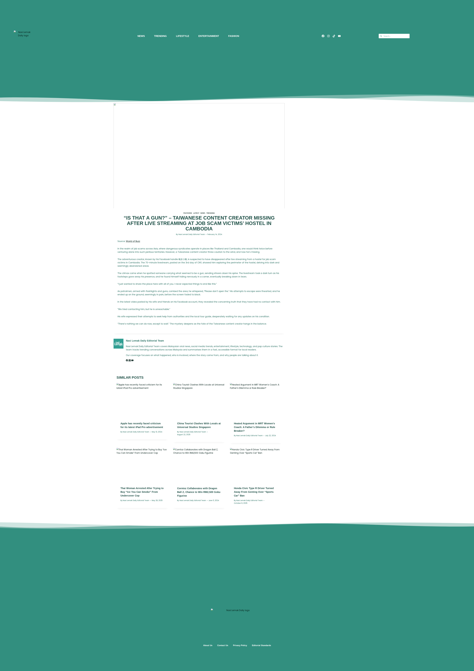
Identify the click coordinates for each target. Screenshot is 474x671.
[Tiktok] (334, 36)
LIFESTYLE (182, 36)
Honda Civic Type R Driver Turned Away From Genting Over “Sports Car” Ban (254, 492)
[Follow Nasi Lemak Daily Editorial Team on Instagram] (130, 360)
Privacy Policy (240, 645)
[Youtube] (339, 36)
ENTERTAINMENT (208, 36)
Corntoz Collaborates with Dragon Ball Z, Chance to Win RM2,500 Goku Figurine (198, 492)
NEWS (141, 36)
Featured (187, 213)
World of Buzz (133, 241)
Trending (210, 213)
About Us (207, 645)
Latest (196, 213)
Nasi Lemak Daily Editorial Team (191, 234)
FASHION (233, 36)
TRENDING (160, 36)
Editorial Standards (261, 645)
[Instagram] (328, 36)
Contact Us (222, 645)
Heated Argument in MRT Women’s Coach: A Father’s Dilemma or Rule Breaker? (254, 427)
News (202, 213)
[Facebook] (323, 36)
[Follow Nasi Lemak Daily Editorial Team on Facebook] (127, 360)
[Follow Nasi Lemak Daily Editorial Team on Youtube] (132, 360)
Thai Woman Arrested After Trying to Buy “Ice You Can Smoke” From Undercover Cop (142, 492)
